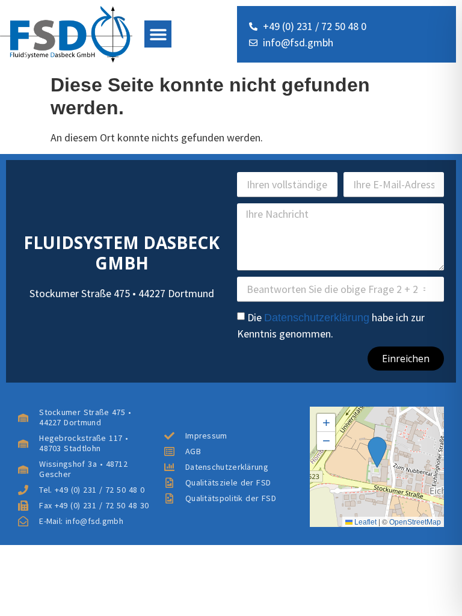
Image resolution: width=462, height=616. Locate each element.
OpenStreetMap (415, 522)
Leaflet (365, 522)
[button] (157, 34)
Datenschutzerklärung (316, 318)
